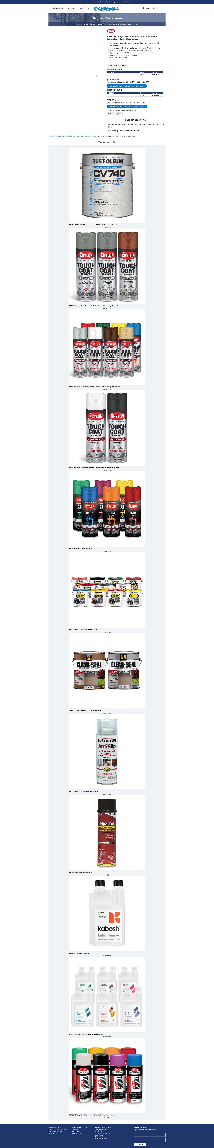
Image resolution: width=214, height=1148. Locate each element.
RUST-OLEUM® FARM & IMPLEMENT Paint (83, 629)
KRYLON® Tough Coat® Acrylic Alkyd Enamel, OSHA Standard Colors (91, 1115)
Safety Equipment (100, 1129)
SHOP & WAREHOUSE (54, 136)
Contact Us (75, 1131)
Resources (84, 8)
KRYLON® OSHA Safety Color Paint (80, 548)
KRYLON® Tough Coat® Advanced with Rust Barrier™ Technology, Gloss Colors (95, 386)
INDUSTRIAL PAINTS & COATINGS (70, 136)
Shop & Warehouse (101, 1138)
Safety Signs (99, 1135)
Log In (148, 8)
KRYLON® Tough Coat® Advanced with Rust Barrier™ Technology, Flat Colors (94, 467)
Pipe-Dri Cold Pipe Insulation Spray (80, 872)
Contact (155, 8)
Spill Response (99, 1131)
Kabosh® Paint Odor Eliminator (79, 953)
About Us (75, 1129)
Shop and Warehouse (81, 24)
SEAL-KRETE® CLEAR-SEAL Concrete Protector (85, 710)
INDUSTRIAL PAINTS (86, 136)
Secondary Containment (102, 1133)
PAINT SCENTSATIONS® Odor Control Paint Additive (86, 1034)
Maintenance (99, 1137)
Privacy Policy (76, 1133)
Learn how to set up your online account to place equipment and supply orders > (107, 2)
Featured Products (71, 9)
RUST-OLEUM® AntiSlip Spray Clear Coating (83, 791)
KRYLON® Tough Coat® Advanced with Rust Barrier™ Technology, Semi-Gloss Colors (114, 24)
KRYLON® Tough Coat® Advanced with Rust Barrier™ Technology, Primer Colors (95, 306)
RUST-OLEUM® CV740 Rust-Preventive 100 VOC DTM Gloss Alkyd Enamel (93, 225)
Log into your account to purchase (126, 86)
